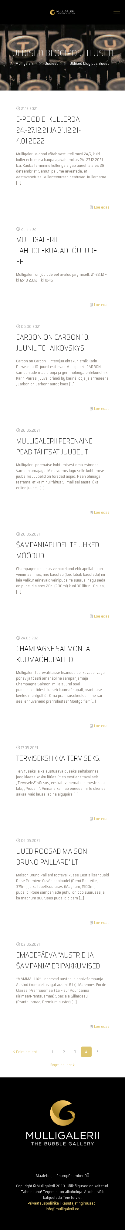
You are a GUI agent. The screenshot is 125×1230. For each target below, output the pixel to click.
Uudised (52, 63)
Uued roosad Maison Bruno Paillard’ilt (51, 857)
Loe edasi (102, 207)
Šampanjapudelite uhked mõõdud (57, 550)
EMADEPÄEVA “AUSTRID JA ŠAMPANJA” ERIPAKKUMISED (58, 960)
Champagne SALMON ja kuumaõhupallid (53, 654)
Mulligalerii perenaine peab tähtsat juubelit (54, 446)
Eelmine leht (26, 1052)
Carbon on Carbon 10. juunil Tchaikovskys (52, 342)
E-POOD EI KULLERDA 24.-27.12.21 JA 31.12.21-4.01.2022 (48, 130)
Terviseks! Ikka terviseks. (58, 758)
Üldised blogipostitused (89, 63)
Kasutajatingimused (79, 1203)
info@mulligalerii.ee (62, 1209)
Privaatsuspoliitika (43, 1203)
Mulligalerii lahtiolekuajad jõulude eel (56, 250)
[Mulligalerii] (62, 12)
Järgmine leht (60, 1065)
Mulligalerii (24, 63)
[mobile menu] (117, 12)
